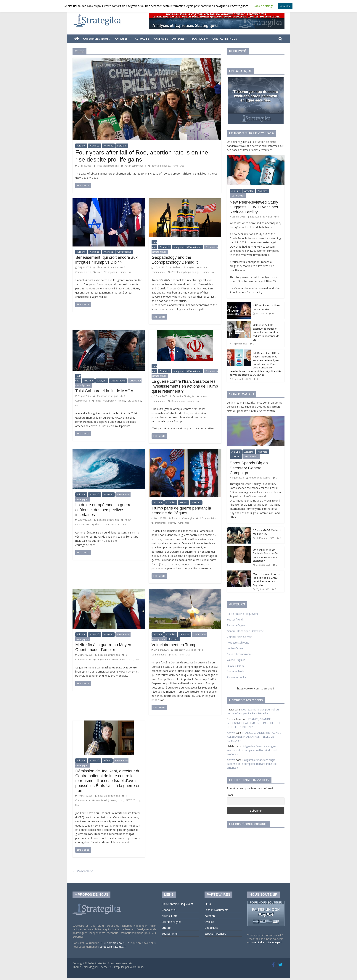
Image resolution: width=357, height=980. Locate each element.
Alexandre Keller (236, 677)
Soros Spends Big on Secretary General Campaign (249, 468)
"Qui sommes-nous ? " (115, 943)
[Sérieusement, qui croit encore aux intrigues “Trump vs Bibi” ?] (109, 201)
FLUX (208, 904)
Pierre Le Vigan (236, 625)
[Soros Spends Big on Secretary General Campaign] (255, 418)
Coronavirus (238, 195)
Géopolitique (124, 251)
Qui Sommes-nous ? (96, 38)
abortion (156, 165)
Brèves (183, 502)
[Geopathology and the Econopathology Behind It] (185, 201)
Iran (183, 401)
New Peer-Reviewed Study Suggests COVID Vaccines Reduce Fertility (254, 207)
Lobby (121, 800)
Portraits (160, 38)
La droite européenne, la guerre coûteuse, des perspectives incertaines (103, 509)
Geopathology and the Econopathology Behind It (175, 260)
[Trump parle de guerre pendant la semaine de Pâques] (185, 451)
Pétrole (175, 272)
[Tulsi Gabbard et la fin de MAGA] (109, 332)
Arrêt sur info (170, 916)
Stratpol (166, 927)
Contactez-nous (224, 38)
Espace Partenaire (215, 933)
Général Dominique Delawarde (245, 631)
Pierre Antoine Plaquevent (242, 613)
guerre (171, 522)
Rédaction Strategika (108, 165)
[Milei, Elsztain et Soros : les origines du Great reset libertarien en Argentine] (239, 572)
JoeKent (112, 800)
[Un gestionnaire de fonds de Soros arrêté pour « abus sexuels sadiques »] (239, 548)
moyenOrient (104, 659)
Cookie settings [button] (264, 6)
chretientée (161, 522)
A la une (81, 145)
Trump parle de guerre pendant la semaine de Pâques (181, 510)
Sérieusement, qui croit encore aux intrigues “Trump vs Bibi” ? (106, 260)
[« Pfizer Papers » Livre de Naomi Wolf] (239, 304)
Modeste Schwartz (238, 642)
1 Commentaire (207, 518)
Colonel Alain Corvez (239, 637)
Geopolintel (169, 910)
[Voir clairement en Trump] (185, 591)
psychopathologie (190, 272)
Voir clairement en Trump (174, 644)
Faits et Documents (216, 910)
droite (106, 524)
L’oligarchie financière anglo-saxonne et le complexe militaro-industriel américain (252, 750)
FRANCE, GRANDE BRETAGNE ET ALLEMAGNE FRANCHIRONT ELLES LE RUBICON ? (253, 723)
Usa (182, 165)
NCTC (129, 800)
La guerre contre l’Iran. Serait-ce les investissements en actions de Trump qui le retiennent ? (185, 386)
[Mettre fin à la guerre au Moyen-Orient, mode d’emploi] (109, 591)
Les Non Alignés (171, 921)
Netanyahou (110, 272)
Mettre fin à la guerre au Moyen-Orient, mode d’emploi (103, 647)
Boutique (198, 38)
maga (99, 400)
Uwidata (209, 921)
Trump (174, 165)
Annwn (231, 732)
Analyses (121, 38)
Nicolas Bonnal (236, 665)
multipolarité (110, 400)
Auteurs (178, 38)
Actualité (142, 38)
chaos (98, 524)
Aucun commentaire (135, 165)
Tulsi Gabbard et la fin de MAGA (104, 391)
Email (230, 795)
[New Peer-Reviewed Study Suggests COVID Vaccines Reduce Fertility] (255, 157)
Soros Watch (251, 456)
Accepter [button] (285, 6)
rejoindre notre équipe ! (267, 942)
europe (115, 524)
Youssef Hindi (235, 619)
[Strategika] (77, 39)
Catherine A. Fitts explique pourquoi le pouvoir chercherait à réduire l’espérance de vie (266, 332)
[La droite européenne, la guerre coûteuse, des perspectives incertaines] (109, 451)
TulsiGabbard (134, 400)
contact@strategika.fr (113, 946)
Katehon (210, 916)
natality (166, 165)
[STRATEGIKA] (97, 903)
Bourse (175, 401)
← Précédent (83, 871)
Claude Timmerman (239, 654)
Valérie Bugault (236, 660)
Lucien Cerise (235, 648)
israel (99, 272)
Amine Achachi (236, 671)
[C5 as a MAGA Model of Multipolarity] (239, 529)
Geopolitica (211, 927)
